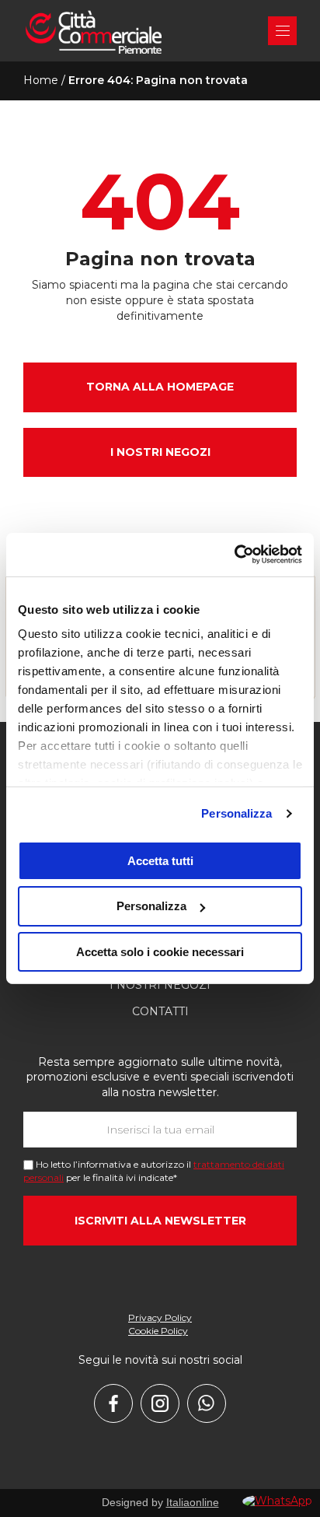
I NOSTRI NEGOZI (160, 452)
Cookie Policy (158, 1331)
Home (40, 80)
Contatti (160, 1011)
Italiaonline (192, 1502)
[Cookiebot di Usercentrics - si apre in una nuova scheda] (234, 555)
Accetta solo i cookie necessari (160, 951)
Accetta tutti (160, 860)
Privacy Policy (160, 1317)
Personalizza (236, 813)
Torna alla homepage (160, 387)
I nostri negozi (160, 985)
